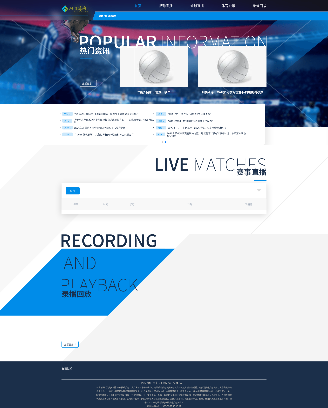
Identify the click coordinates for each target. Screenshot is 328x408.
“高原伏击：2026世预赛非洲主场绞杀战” (162, 113)
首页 (138, 5)
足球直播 (166, 5)
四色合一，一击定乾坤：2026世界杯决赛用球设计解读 (197, 127)
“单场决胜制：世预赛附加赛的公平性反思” (162, 120)
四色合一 (162, 127)
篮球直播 (197, 5)
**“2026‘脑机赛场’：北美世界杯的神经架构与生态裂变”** (68, 134)
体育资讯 (228, 5)
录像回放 (259, 5)
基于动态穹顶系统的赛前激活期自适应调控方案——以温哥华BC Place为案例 (68, 120)
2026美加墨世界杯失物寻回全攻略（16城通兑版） (68, 127)
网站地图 (146, 382)
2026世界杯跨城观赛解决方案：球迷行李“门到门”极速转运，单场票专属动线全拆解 (206, 134)
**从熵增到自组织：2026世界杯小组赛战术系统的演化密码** (68, 113)
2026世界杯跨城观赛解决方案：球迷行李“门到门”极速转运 (162, 134)
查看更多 (87, 83)
